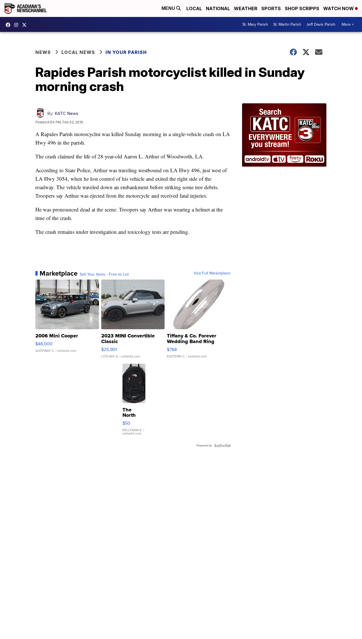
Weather (245, 8)
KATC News (66, 113)
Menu (168, 8)
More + (348, 24)
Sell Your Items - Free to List (104, 274)
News (43, 52)
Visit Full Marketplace (211, 273)
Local (194, 8)
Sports (271, 8)
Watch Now (339, 8)
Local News (78, 52)
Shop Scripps (302, 8)
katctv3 (9, 25)
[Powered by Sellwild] (222, 446)
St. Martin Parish (287, 24)
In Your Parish (126, 52)
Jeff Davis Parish (320, 24)
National (218, 8)
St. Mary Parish (255, 24)
